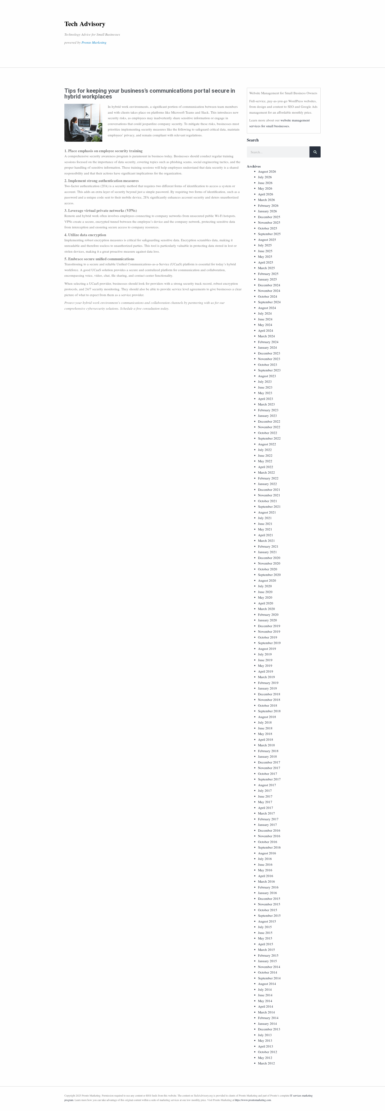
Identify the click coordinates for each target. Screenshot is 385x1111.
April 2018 (265, 739)
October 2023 (267, 364)
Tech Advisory (84, 23)
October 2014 (267, 972)
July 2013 (265, 1035)
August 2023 (267, 376)
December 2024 (269, 285)
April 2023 (265, 398)
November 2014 (269, 966)
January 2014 (267, 1023)
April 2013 (265, 1046)
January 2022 (267, 483)
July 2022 (265, 449)
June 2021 (265, 523)
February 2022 (268, 478)
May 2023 (265, 393)
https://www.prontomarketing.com (253, 1100)
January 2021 (267, 552)
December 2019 (269, 626)
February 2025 (268, 273)
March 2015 (266, 949)
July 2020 (265, 586)
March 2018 (266, 745)
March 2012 (266, 1063)
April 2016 (265, 876)
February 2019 (268, 682)
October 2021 (267, 501)
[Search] (315, 152)
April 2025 (265, 262)
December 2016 (269, 830)
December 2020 (269, 557)
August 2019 (267, 648)
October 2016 (267, 841)
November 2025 (269, 222)
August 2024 (267, 307)
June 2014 (265, 995)
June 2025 (265, 251)
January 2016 (267, 892)
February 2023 (268, 410)
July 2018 (265, 722)
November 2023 (269, 358)
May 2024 (265, 324)
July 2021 (265, 518)
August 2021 (267, 512)
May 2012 (265, 1057)
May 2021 (265, 529)
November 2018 (269, 699)
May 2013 (265, 1040)
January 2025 (267, 279)
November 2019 (269, 631)
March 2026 (266, 199)
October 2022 (267, 432)
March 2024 (266, 336)
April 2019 (265, 671)
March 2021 (266, 540)
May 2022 (265, 461)
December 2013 (269, 1029)
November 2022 (269, 427)
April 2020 (265, 603)
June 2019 (265, 660)
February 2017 (268, 819)
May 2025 (265, 256)
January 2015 (267, 961)
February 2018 (268, 751)
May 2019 (265, 665)
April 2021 (265, 535)
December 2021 (269, 489)
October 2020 (267, 569)
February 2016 (268, 887)
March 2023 (266, 404)
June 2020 (265, 591)
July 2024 (265, 313)
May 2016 (265, 870)
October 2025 (267, 228)
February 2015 (268, 955)
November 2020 (269, 563)
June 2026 (265, 182)
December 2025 (269, 217)
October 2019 (267, 637)
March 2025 (266, 268)
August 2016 (267, 853)
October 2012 (267, 1052)
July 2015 (265, 927)
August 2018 (267, 716)
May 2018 (265, 733)
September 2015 (269, 915)
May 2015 (265, 938)
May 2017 (265, 802)
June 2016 (265, 864)
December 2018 (269, 694)
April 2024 (265, 330)
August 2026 (267, 171)
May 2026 (265, 188)
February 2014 (268, 1017)
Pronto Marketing (94, 42)
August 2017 (267, 785)
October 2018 (267, 705)
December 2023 (269, 353)
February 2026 (268, 205)
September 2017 (269, 779)
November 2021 (269, 495)
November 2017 (269, 767)
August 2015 (267, 921)
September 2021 (269, 506)
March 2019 (266, 677)
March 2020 (266, 608)
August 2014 (267, 983)
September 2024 (269, 302)
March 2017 (266, 813)
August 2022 (267, 444)
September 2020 (269, 574)
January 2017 (267, 824)
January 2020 (267, 620)
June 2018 (265, 728)
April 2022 (265, 466)
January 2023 (267, 415)
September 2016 (269, 847)
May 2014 (265, 1000)
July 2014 (265, 989)
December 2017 (269, 762)
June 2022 (265, 455)
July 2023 (265, 381)
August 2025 (267, 239)
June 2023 (265, 387)
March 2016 (266, 881)
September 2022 (269, 438)
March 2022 (266, 472)
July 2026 (265, 177)
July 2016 (265, 858)
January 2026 (267, 211)
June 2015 (265, 932)
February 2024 (268, 342)
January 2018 (267, 756)
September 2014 (269, 978)
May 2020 (265, 597)
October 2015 (267, 910)
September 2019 (269, 642)
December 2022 (269, 421)
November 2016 (269, 836)
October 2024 (267, 296)
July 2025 (265, 245)
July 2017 (265, 790)
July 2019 (265, 654)
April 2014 (265, 1006)
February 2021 (268, 546)
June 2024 (265, 319)
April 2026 (265, 194)
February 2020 (268, 614)
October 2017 (267, 773)
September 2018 (269, 711)
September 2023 (269, 370)
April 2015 (265, 944)
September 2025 (269, 233)
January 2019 (267, 688)
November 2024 (269, 290)
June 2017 (265, 796)
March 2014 (266, 1012)
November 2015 (269, 904)
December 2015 (269, 898)
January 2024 (267, 347)
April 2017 (265, 807)
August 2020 (267, 580)
